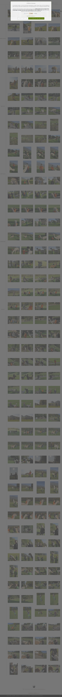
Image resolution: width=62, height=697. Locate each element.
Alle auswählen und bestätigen (36, 18)
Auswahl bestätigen (23, 18)
